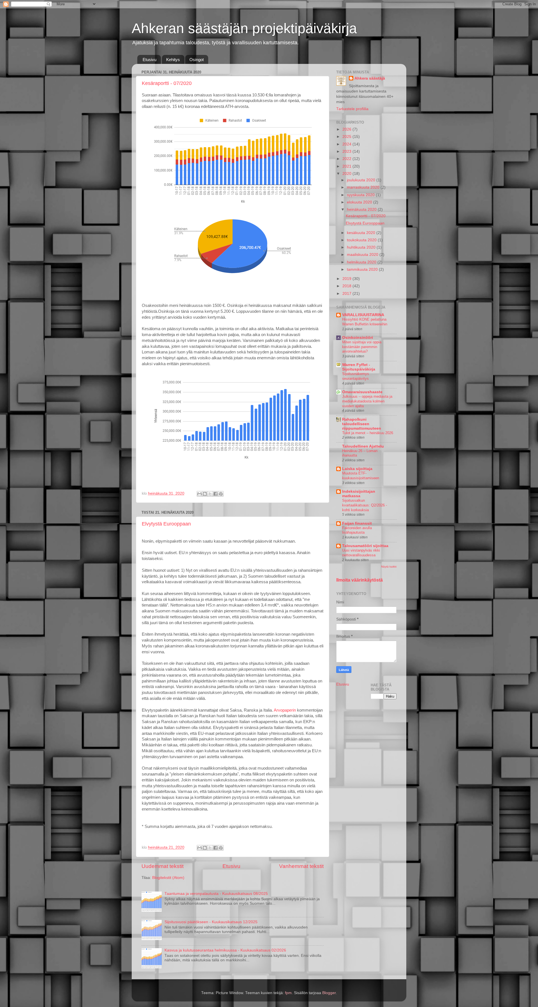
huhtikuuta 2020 (362, 247)
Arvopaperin (285, 710)
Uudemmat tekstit (163, 866)
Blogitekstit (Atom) (168, 878)
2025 (347, 137)
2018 (347, 286)
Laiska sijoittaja (357, 469)
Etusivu (149, 59)
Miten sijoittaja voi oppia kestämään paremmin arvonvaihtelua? (361, 346)
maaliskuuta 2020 (363, 255)
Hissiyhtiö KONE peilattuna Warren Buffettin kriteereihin (364, 321)
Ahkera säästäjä (369, 78)
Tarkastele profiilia (352, 109)
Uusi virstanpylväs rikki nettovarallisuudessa (361, 552)
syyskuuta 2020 (361, 195)
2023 (347, 151)
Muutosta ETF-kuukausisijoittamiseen (360, 475)
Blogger (329, 993)
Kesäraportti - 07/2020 (167, 83)
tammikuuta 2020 (363, 269)
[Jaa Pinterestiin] (221, 494)
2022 (347, 159)
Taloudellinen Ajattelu (363, 446)
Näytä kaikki (388, 566)
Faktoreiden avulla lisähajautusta (357, 530)
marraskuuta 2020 (364, 187)
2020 (347, 174)
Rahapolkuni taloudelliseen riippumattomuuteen (361, 423)
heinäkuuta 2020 (362, 209)
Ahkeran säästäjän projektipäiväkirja (244, 28)
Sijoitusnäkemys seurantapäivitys (355, 376)
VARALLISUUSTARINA (363, 315)
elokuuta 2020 (360, 202)
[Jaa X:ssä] (210, 494)
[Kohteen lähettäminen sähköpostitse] (199, 494)
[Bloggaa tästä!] (205, 494)
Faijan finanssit (357, 523)
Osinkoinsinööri (357, 337)
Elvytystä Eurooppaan (166, 524)
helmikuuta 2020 (362, 262)
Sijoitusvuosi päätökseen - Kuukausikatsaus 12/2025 (211, 922)
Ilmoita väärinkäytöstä (359, 580)
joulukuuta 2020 (361, 180)
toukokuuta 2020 (362, 240)
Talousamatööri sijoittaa (365, 546)
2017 (347, 293)
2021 (347, 166)
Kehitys (173, 59)
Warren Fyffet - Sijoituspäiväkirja (358, 367)
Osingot (196, 59)
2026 (347, 129)
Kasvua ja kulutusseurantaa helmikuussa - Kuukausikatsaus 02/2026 (225, 950)
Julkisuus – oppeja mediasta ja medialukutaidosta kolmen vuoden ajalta (367, 401)
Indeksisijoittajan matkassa (358, 493)
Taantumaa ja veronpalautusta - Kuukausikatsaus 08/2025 (216, 894)
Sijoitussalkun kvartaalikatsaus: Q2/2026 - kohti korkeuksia (364, 505)
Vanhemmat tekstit (301, 866)
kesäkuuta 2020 (361, 233)
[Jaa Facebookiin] (215, 494)
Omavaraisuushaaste (362, 392)
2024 (347, 144)
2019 (347, 279)
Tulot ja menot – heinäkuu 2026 (367, 433)
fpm (288, 993)
